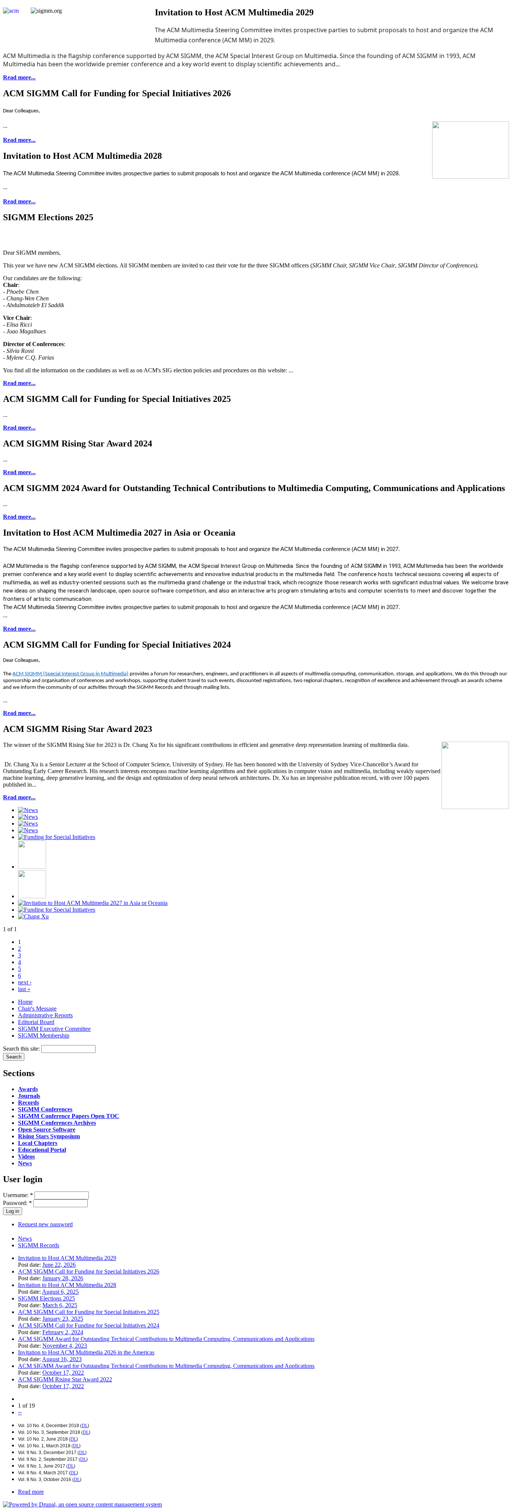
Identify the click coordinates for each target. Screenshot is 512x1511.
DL (85, 1425)
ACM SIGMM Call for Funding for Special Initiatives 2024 (88, 1325)
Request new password (45, 1224)
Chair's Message (37, 1008)
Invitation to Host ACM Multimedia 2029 (67, 1258)
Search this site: (22, 1048)
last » (24, 989)
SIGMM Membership (43, 1035)
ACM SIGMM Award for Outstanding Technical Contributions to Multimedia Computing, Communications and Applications (166, 1339)
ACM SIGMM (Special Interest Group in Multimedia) (70, 674)
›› (20, 1412)
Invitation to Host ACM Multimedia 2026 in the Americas (86, 1352)
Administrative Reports (45, 1015)
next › (24, 982)
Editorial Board (36, 1022)
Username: (18, 1195)
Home (25, 1002)
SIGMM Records (38, 1245)
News (25, 1163)
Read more (31, 1492)
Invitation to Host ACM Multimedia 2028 (67, 1285)
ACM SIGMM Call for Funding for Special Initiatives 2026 (88, 1271)
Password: (17, 1203)
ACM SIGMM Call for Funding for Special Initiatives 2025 (88, 1312)
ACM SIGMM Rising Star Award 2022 (65, 1379)
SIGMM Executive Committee (54, 1029)
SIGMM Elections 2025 (46, 1298)
